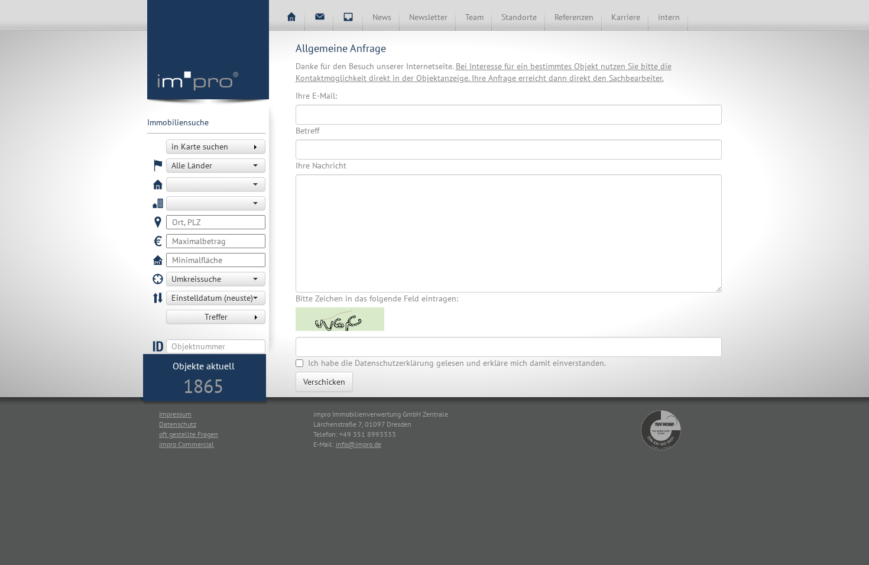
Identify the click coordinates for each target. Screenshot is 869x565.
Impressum (175, 414)
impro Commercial (186, 444)
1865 (203, 386)
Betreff (307, 130)
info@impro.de (358, 444)
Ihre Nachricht (321, 165)
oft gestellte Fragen (188, 434)
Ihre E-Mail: (316, 95)
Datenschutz (177, 424)
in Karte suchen (199, 146)
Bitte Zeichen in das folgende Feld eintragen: (377, 298)
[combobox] (215, 165)
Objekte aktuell (204, 366)
